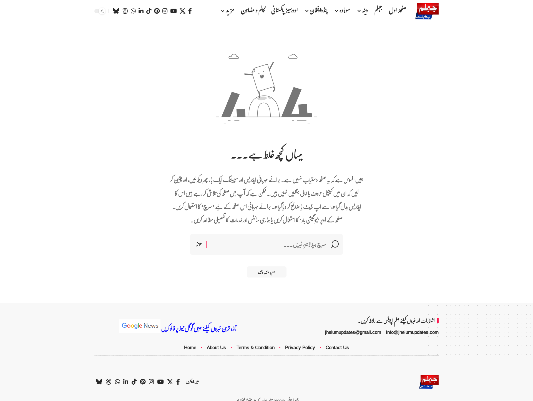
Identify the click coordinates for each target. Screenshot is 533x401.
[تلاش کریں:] (269, 244)
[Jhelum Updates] (427, 11)
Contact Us (337, 347)
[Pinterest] (157, 11)
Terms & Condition (256, 347)
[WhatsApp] (133, 11)
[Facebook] (190, 11)
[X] (182, 11)
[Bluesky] (116, 11)
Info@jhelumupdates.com (412, 332)
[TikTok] (149, 11)
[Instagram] (165, 11)
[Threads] (125, 11)
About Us (216, 347)
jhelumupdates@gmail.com (353, 332)
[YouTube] (173, 11)
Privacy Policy (300, 347)
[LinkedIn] (141, 11)
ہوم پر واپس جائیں (266, 272)
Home (190, 347)
